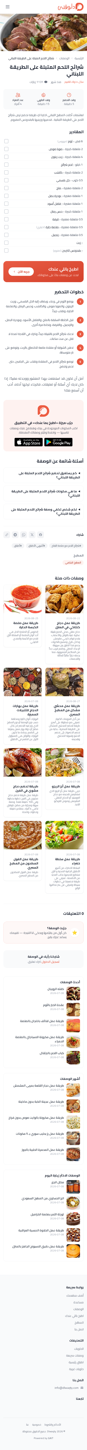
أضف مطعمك (75, 1295)
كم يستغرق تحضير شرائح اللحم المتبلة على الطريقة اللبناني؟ (49, 475)
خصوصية (36, 1424)
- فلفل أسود (55, 203)
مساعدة (78, 1302)
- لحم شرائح (68, 164)
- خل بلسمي (64, 180)
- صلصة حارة (53, 227)
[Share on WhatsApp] (23, 534)
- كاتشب (59, 172)
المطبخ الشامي (73, 562)
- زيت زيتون (57, 157)
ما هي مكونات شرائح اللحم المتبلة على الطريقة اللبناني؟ (45, 493)
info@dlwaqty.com (67, 1388)
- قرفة (56, 219)
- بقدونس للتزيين (72, 250)
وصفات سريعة (75, 1355)
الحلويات (79, 1348)
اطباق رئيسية (76, 1362)
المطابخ (79, 1322)
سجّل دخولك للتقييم (74, 82)
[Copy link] (6, 534)
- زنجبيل (56, 235)
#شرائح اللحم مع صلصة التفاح (66, 545)
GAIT (50, 1438)
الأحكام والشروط (53, 1424)
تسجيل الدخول (51, 961)
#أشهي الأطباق (37, 545)
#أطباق (18, 545)
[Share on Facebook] (40, 534)
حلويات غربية (76, 1369)
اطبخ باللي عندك (74, 1316)
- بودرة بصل (55, 196)
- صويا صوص (56, 149)
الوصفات (64, 58)
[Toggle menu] (7, 7)
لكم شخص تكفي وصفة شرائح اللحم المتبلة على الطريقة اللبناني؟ (45, 511)
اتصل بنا (79, 1329)
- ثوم (71, 141)
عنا (27, 1424)
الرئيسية (79, 58)
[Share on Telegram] (15, 534)
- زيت (79, 242)
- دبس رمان (57, 211)
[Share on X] (32, 534)
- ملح (59, 188)
